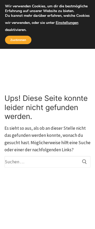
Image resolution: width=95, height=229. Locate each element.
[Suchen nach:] (47, 162)
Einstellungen (67, 22)
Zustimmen (18, 40)
